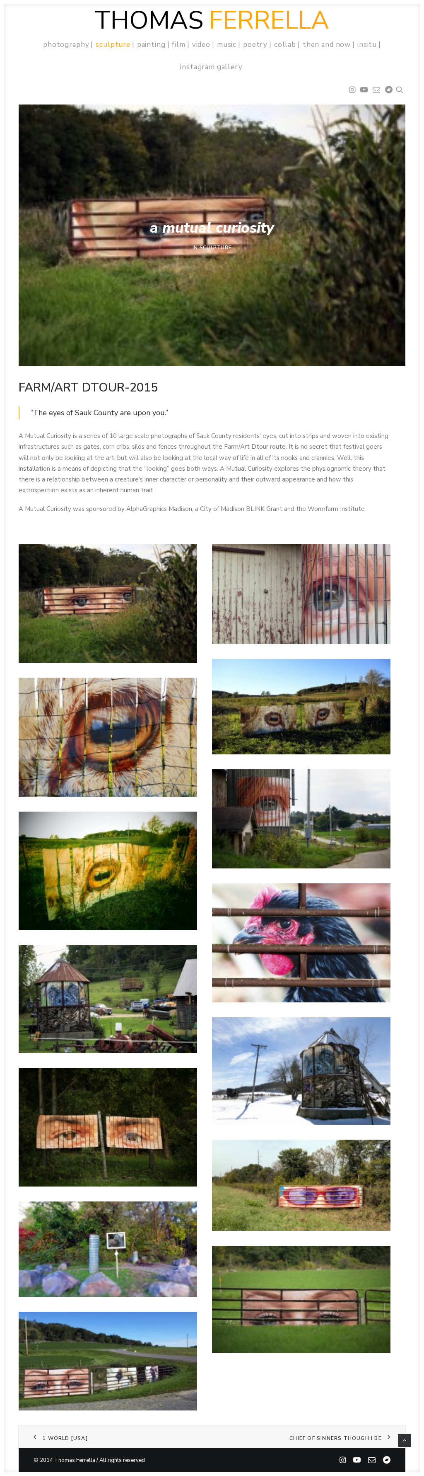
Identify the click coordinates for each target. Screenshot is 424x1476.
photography (66, 44)
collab (285, 44)
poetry (255, 44)
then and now (327, 44)
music (226, 44)
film (178, 44)
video (201, 44)
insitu (367, 44)
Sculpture (215, 247)
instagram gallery (211, 67)
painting (151, 44)
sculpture (113, 44)
